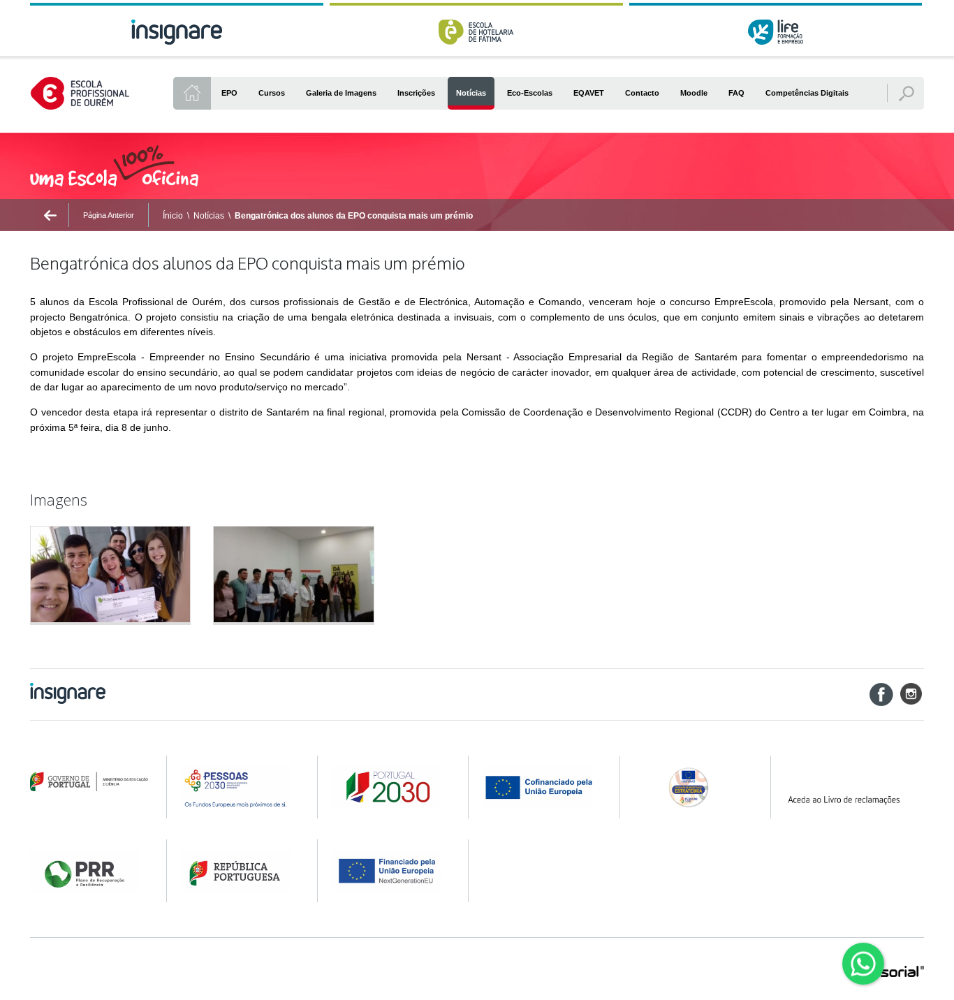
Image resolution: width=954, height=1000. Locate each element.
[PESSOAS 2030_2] (391, 787)
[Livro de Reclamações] (853, 787)
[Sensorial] (889, 973)
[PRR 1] (89, 871)
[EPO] (192, 93)
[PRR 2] (240, 871)
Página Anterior (108, 215)
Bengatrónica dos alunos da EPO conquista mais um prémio (354, 216)
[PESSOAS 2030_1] (240, 787)
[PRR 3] (391, 871)
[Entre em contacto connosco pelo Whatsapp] (863, 964)
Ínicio (173, 216)
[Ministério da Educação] (89, 782)
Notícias (208, 216)
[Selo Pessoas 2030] (693, 787)
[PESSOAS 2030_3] (542, 787)
